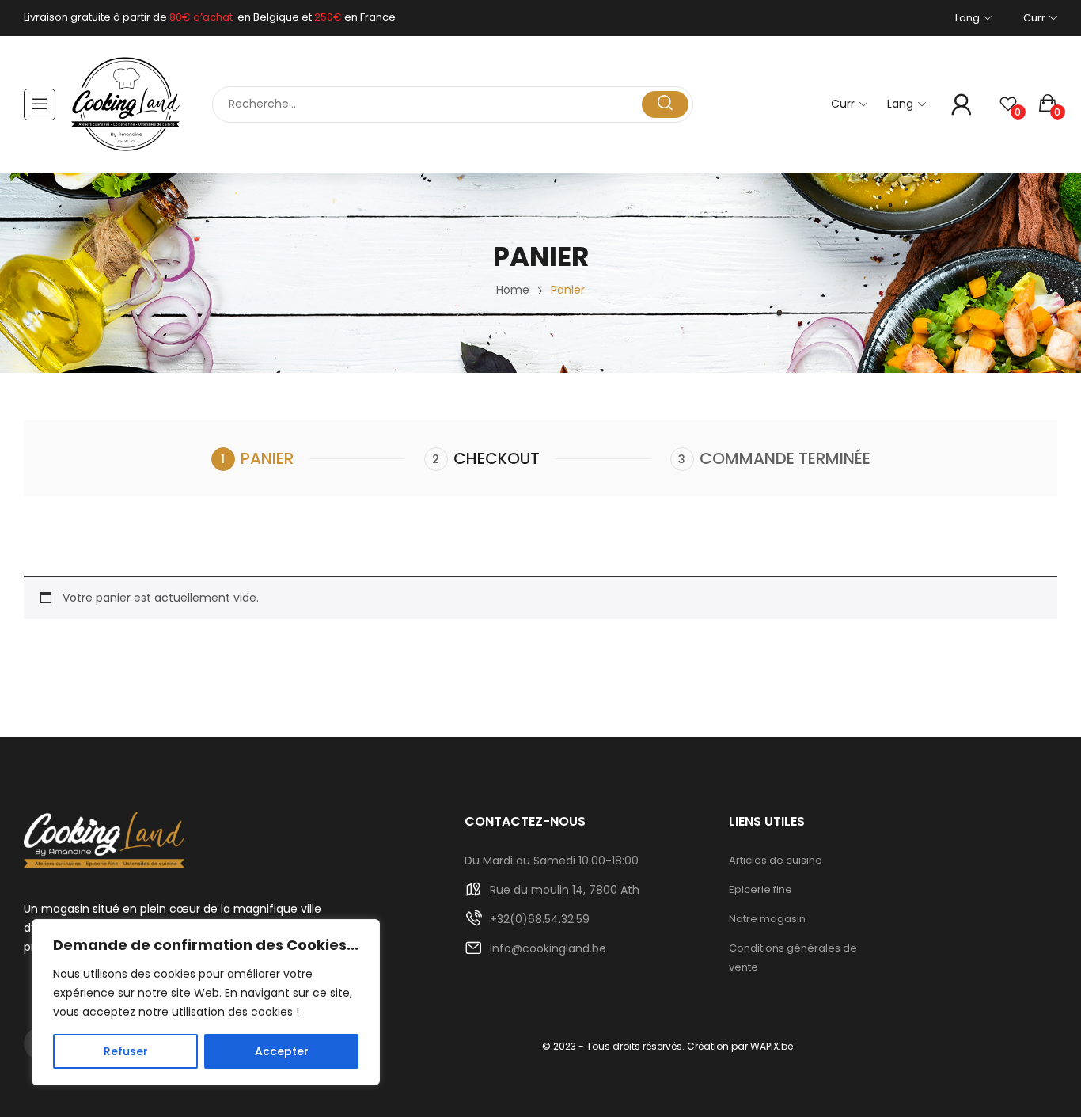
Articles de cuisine (775, 860)
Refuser (126, 1051)
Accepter (282, 1051)
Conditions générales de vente (793, 957)
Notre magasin (767, 918)
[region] (206, 1002)
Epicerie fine (760, 889)
